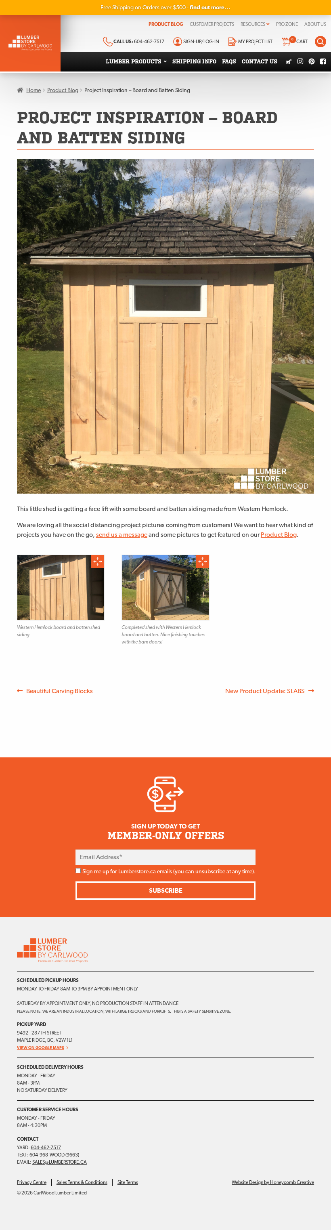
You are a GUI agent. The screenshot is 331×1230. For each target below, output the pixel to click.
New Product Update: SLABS (265, 691)
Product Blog (166, 24)
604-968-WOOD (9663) (54, 1155)
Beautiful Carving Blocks (59, 691)
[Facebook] (323, 61)
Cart (299, 41)
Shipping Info (194, 61)
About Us (315, 24)
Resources (253, 24)
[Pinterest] (311, 61)
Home (33, 90)
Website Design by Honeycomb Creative (273, 1182)
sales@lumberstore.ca (59, 1162)
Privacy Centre (31, 1182)
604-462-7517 (46, 1147)
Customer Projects (212, 24)
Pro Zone (287, 24)
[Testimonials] (289, 61)
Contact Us (259, 61)
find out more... (210, 7)
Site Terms (127, 1182)
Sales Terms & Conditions (82, 1182)
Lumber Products (133, 61)
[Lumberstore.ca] (30, 43)
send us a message (121, 534)
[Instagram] (300, 61)
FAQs (229, 61)
